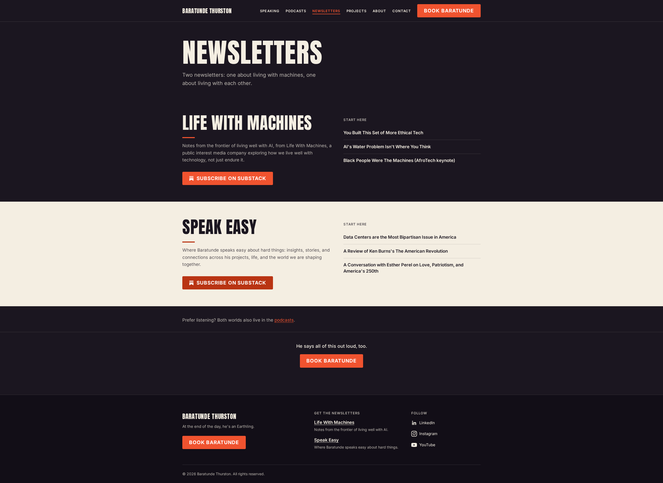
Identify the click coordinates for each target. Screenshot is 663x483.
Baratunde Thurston (207, 10)
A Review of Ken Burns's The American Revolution (395, 251)
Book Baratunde (449, 11)
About (379, 11)
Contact (401, 11)
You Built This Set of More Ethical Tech (383, 132)
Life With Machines (334, 422)
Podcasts (296, 11)
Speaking (269, 11)
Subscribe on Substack (231, 178)
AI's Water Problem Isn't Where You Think (387, 146)
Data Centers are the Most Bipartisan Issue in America (399, 237)
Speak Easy (326, 440)
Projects (356, 11)
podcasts (284, 320)
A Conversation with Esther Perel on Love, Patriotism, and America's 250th (403, 268)
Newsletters (326, 11)
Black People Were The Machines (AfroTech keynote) (399, 160)
